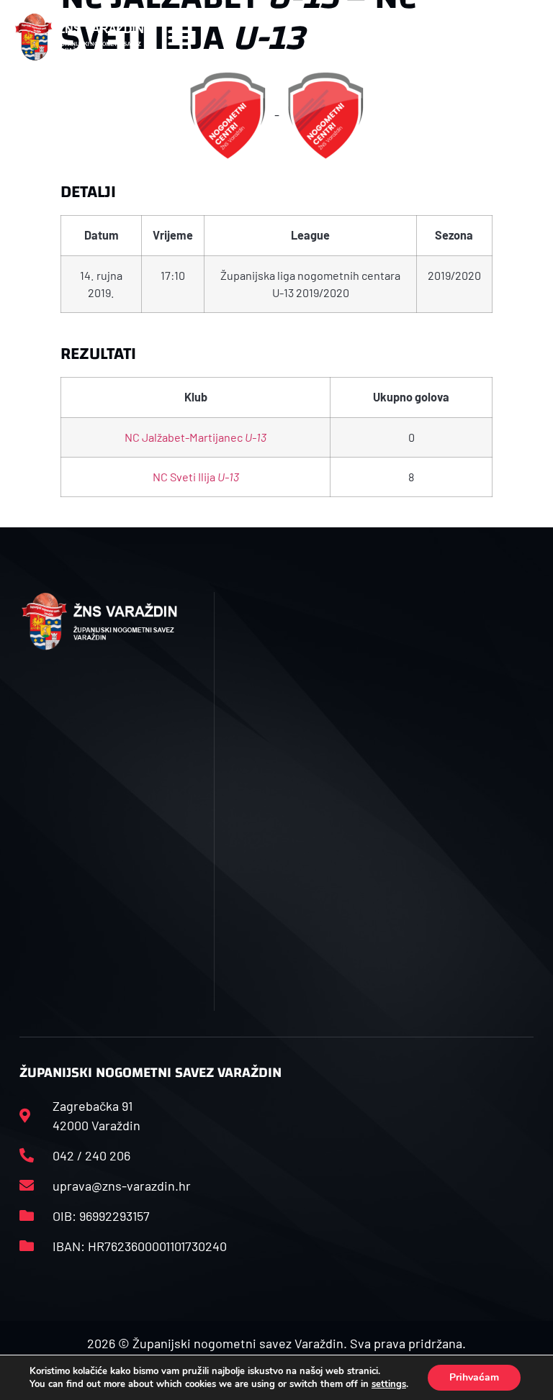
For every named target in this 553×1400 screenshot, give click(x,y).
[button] (179, 37)
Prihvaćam (474, 1377)
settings (389, 1384)
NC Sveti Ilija (196, 476)
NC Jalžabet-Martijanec (195, 437)
